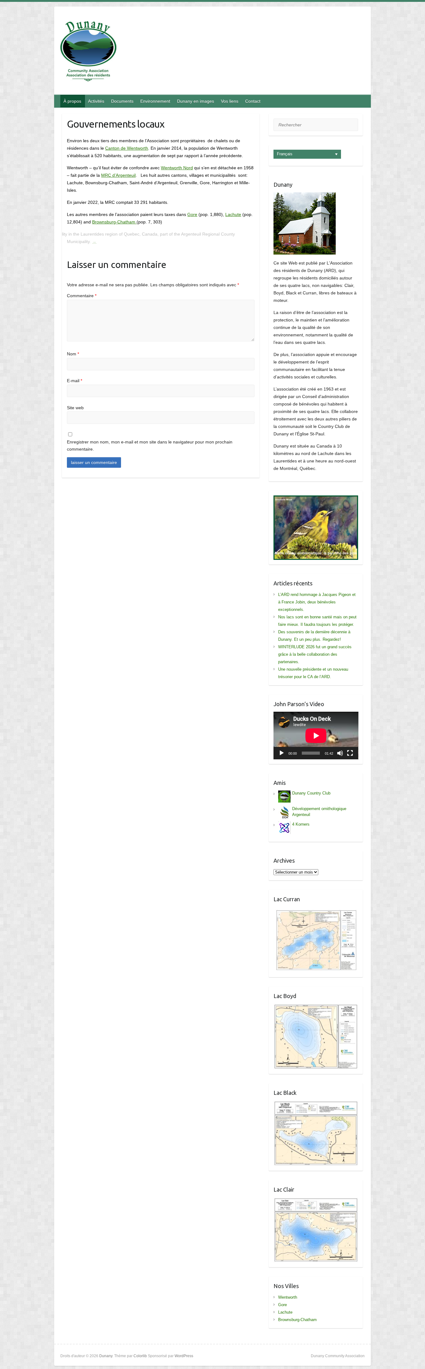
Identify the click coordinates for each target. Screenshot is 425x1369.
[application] (315, 735)
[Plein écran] (350, 753)
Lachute (233, 214)
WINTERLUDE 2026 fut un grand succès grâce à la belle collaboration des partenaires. (315, 654)
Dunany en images (195, 101)
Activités (96, 101)
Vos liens (229, 101)
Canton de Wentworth (126, 148)
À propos (72, 101)
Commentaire (81, 295)
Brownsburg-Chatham (114, 221)
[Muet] (340, 753)
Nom (73, 353)
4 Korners (301, 824)
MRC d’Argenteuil (118, 175)
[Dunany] (88, 52)
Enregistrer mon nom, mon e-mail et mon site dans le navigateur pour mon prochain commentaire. (149, 445)
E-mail (74, 380)
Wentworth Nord (177, 167)
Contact (252, 101)
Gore (192, 214)
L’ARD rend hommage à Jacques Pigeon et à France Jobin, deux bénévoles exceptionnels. (317, 602)
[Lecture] (281, 753)
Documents (122, 101)
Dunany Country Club (311, 793)
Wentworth (287, 1297)
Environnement (155, 101)
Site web (75, 407)
